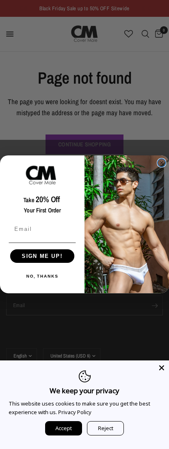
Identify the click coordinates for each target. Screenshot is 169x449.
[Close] (162, 368)
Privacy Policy (74, 412)
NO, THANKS (42, 276)
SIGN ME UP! (42, 256)
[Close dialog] (162, 163)
